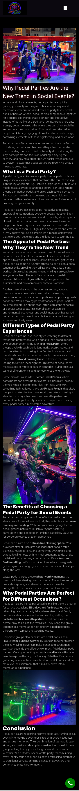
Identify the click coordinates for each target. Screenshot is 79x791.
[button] (65, 8)
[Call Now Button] (70, 783)
